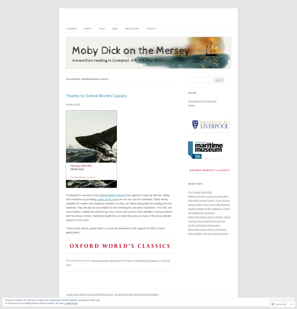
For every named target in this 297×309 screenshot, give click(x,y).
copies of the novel (107, 199)
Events (87, 28)
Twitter (191, 105)
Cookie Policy (71, 303)
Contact (151, 28)
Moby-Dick (115, 260)
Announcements (100, 260)
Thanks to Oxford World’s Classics (96, 95)
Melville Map (132, 28)
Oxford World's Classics (146, 260)
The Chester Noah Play (200, 192)
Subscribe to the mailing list (202, 101)
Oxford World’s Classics (112, 195)
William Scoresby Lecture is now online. (208, 196)
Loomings (71, 28)
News (115, 28)
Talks (102, 28)
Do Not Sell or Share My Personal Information (137, 294)
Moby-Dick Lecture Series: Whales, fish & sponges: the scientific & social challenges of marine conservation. (209, 221)
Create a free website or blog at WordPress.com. (90, 294)
